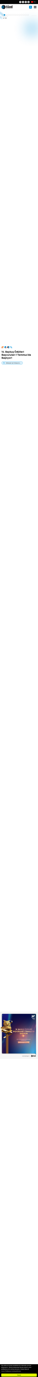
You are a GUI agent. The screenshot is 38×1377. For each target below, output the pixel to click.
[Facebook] (20, 2)
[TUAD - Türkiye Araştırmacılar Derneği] (7, 7)
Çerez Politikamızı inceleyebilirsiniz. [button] (11, 1371)
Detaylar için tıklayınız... (13, 363)
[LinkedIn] (28, 2)
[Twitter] (23, 2)
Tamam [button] (19, 1375)
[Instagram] (26, 2)
